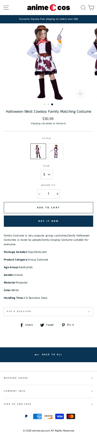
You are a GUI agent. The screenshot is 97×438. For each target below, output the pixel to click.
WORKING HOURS (16, 378)
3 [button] (52, 104)
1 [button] (45, 105)
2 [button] (49, 105)
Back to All (51, 354)
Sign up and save (18, 404)
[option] (48, 19)
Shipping (35, 123)
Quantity (48, 185)
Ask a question (19, 311)
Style (46, 138)
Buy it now (48, 221)
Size (47, 165)
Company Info (14, 391)
